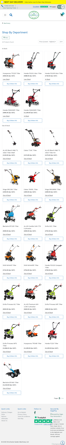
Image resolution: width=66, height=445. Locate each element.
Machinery (7, 23)
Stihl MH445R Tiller (31, 265)
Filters (6, 37)
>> (63, 398)
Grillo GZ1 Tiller (51, 226)
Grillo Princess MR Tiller (53, 304)
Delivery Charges (6, 412)
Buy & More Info (12, 84)
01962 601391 (9, 6)
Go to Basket (22, 412)
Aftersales (4, 418)
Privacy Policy (22, 414)
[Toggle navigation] (5, 15)
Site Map (20, 418)
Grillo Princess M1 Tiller (11, 304)
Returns (3, 416)
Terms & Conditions (24, 416)
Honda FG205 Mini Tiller (54, 73)
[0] (61, 15)
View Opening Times (9, 8)
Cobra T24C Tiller (30, 150)
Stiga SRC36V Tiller (10, 189)
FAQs (3, 414)
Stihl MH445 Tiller (9, 265)
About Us (4, 420)
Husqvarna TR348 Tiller (32, 343)
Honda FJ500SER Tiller (11, 110)
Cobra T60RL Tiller (31, 189)
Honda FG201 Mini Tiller (33, 73)
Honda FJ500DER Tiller (32, 110)
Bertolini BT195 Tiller (11, 226)
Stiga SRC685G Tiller (53, 189)
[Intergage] (57, 443)
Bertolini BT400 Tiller (11, 382)
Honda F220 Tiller (51, 343)
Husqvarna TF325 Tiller (11, 73)
